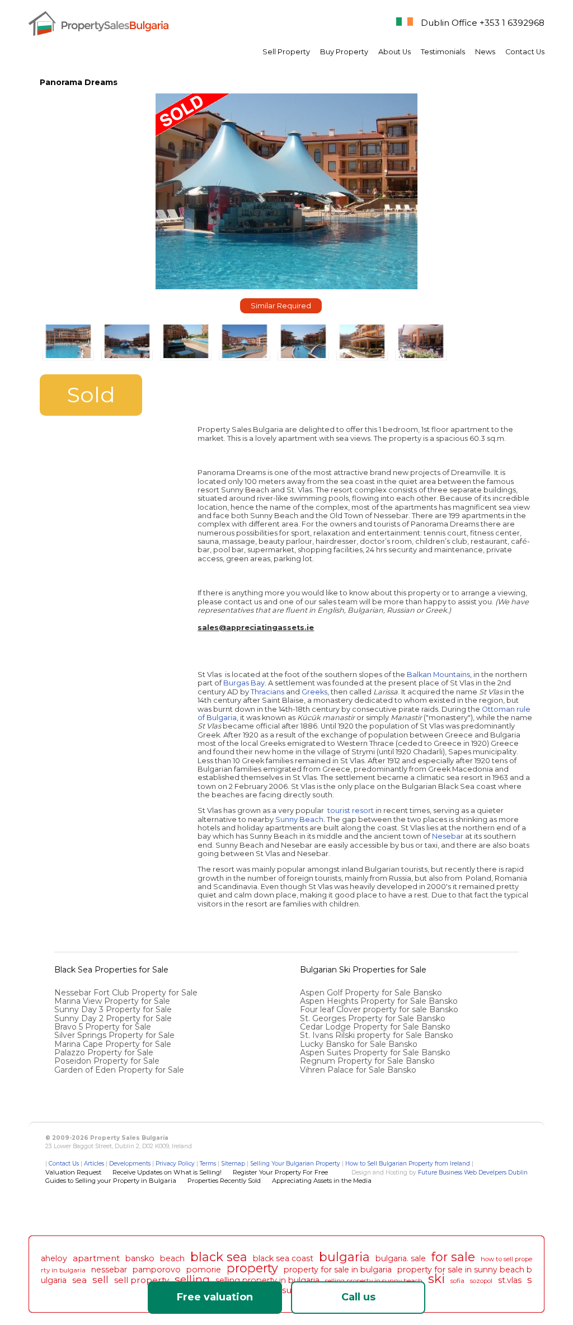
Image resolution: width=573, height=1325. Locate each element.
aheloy (54, 1258)
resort (363, 810)
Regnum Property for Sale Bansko (368, 1061)
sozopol (481, 1281)
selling (192, 1279)
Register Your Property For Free (280, 1172)
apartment (96, 1258)
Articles (94, 1163)
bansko (139, 1258)
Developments (130, 1163)
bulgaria (344, 1256)
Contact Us (524, 52)
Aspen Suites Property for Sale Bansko (376, 1052)
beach (172, 1258)
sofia (457, 1281)
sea (79, 1280)
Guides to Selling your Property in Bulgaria (110, 1181)
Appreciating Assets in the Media (322, 1181)
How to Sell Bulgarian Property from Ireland (407, 1163)
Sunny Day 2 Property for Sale (113, 1018)
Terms (208, 1163)
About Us (394, 52)
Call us (358, 1297)
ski (436, 1278)
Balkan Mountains (438, 674)
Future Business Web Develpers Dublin (473, 1172)
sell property (141, 1280)
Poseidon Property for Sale (106, 1061)
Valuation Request (73, 1172)
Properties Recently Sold (224, 1181)
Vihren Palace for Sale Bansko (359, 1070)
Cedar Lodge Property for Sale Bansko (376, 1027)
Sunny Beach (299, 819)
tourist (338, 810)
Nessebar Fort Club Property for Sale (126, 993)
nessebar (109, 1270)
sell (100, 1279)
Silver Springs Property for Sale (114, 1035)
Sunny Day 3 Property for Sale (113, 1009)
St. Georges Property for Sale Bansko (374, 1018)
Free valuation (215, 1297)
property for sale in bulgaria (338, 1270)
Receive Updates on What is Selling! (167, 1172)
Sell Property (286, 52)
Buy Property (344, 52)
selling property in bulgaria (267, 1280)
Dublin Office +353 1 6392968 (482, 22)
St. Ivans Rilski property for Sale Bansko (377, 1035)
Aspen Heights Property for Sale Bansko (380, 1001)
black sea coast (283, 1258)
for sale (453, 1256)
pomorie (203, 1270)
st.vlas (510, 1280)
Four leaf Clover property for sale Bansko (380, 1009)
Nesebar (447, 836)
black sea (218, 1256)
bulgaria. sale (400, 1258)
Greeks (314, 692)
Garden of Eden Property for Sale (119, 1070)
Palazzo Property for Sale (103, 1052)
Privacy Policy (175, 1163)
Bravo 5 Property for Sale (102, 1027)
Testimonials (443, 52)
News (485, 52)
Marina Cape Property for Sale (112, 1044)
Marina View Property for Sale (112, 1001)
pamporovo (157, 1270)
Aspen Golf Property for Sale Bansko (372, 993)
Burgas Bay (244, 683)
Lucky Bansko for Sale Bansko (360, 1044)
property (252, 1268)
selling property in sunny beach (373, 1281)
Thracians (267, 692)
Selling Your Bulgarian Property (295, 1163)
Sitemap (233, 1163)
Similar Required (281, 306)
